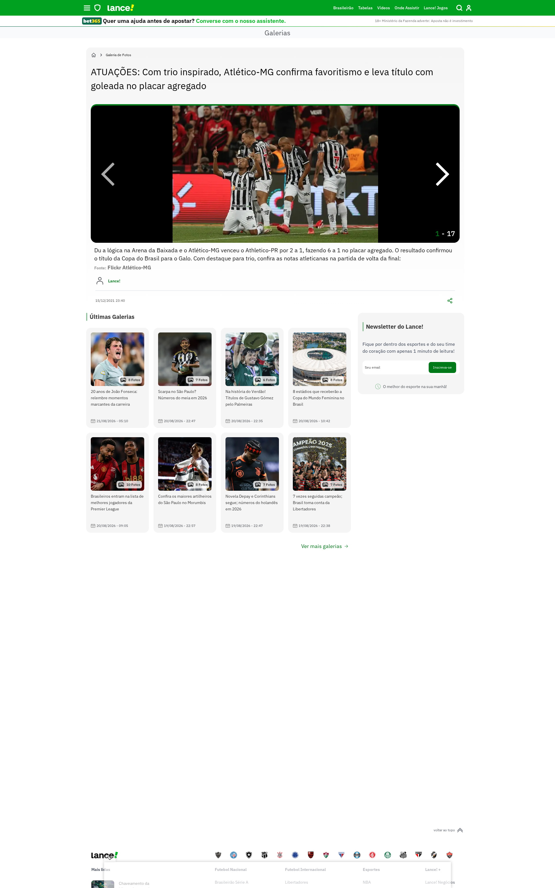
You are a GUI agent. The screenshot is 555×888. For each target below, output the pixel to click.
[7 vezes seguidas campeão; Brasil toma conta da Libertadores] (319, 483)
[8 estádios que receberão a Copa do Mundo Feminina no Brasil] (319, 378)
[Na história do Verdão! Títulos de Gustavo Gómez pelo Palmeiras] (252, 378)
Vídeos (383, 7)
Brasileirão (343, 7)
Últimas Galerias (112, 317)
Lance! (114, 281)
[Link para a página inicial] (94, 55)
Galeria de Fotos (118, 55)
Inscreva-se (442, 367)
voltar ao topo (444, 830)
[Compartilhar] (450, 300)
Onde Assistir (407, 7)
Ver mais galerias (321, 546)
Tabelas (365, 7)
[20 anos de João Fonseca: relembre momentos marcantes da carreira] (117, 378)
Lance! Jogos (436, 7)
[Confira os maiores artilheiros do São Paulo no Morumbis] (184, 483)
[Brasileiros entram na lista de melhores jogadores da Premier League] (117, 483)
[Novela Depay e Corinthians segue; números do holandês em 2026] (252, 483)
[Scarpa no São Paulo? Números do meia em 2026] (184, 378)
